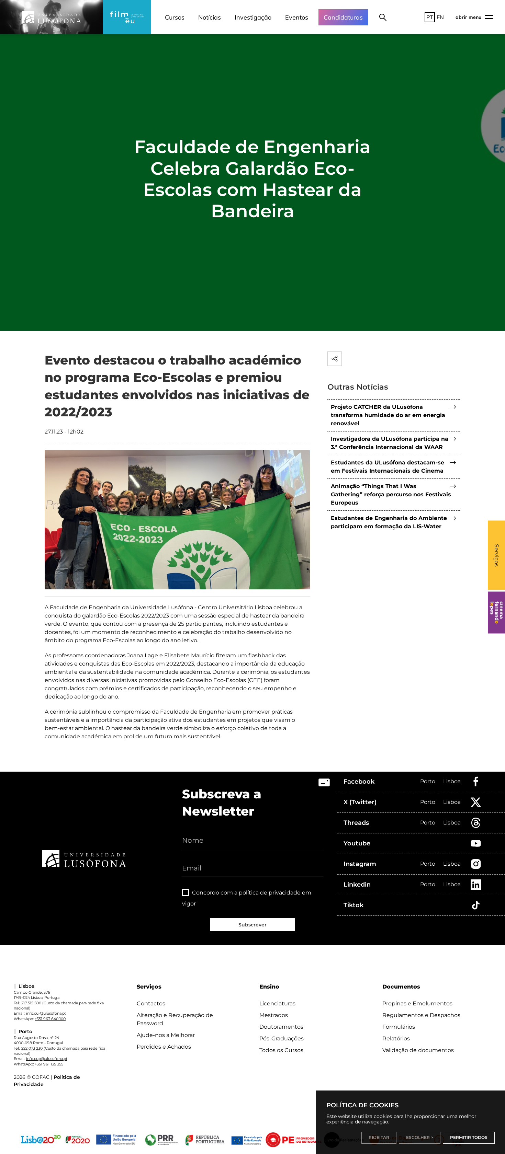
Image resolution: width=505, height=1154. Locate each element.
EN (440, 17)
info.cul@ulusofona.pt (46, 1013)
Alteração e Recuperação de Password (175, 1019)
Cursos (174, 17)
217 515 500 (31, 1003)
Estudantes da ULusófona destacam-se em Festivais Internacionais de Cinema (387, 466)
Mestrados (273, 1015)
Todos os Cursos (281, 1050)
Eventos (296, 17)
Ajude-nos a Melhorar (166, 1035)
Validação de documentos (418, 1050)
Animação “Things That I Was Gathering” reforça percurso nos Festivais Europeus (391, 494)
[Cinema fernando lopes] (496, 613)
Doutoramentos (281, 1027)
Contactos (151, 1003)
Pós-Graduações (281, 1038)
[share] (334, 358)
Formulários (398, 1027)
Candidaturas (343, 17)
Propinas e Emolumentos (417, 1003)
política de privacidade (270, 892)
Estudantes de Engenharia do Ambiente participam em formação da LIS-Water (389, 522)
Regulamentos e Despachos (421, 1015)
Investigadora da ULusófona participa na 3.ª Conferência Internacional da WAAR (389, 443)
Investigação (253, 17)
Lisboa (452, 781)
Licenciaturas (277, 1003)
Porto (427, 781)
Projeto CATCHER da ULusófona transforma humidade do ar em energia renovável (388, 415)
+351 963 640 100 (50, 1018)
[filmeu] (127, 17)
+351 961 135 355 (49, 1064)
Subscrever (252, 925)
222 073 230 (32, 1048)
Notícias (209, 17)
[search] (383, 17)
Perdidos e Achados (164, 1046)
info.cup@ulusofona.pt (46, 1058)
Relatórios (396, 1038)
